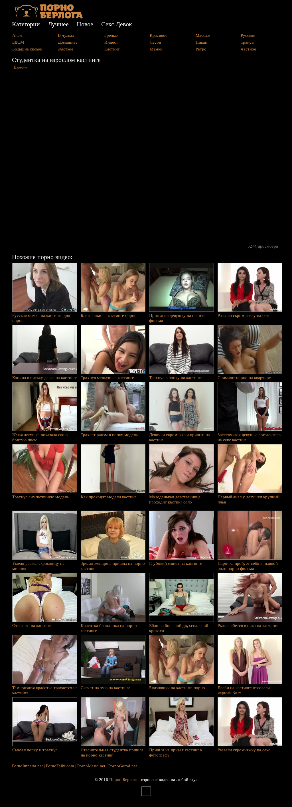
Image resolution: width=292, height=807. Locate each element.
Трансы (247, 42)
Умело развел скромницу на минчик (38, 566)
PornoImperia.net (27, 766)
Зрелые (111, 35)
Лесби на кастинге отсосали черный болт (244, 690)
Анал (17, 35)
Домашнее (68, 42)
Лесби (155, 42)
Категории (26, 24)
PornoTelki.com (60, 766)
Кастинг (111, 49)
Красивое (158, 35)
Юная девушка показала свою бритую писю (40, 437)
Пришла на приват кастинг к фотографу (175, 752)
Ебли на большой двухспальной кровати (178, 628)
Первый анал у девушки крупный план (248, 499)
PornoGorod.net (122, 766)
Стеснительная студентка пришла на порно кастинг (112, 752)
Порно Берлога (123, 779)
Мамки (156, 49)
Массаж (203, 35)
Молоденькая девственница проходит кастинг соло (174, 499)
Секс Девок (116, 24)
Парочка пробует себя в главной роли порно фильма (248, 566)
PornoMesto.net (91, 766)
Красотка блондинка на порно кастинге (109, 628)
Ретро (201, 49)
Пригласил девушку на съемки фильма (177, 318)
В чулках (66, 35)
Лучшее (58, 24)
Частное (248, 49)
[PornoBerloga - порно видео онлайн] (49, 17)
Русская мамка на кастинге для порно (41, 318)
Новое (85, 24)
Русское (248, 35)
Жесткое (65, 49)
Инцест (111, 42)
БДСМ (18, 42)
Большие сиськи (27, 49)
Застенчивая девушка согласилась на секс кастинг (249, 437)
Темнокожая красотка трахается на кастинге (45, 690)
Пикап (201, 42)
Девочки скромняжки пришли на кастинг (179, 437)
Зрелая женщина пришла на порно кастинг (113, 566)
